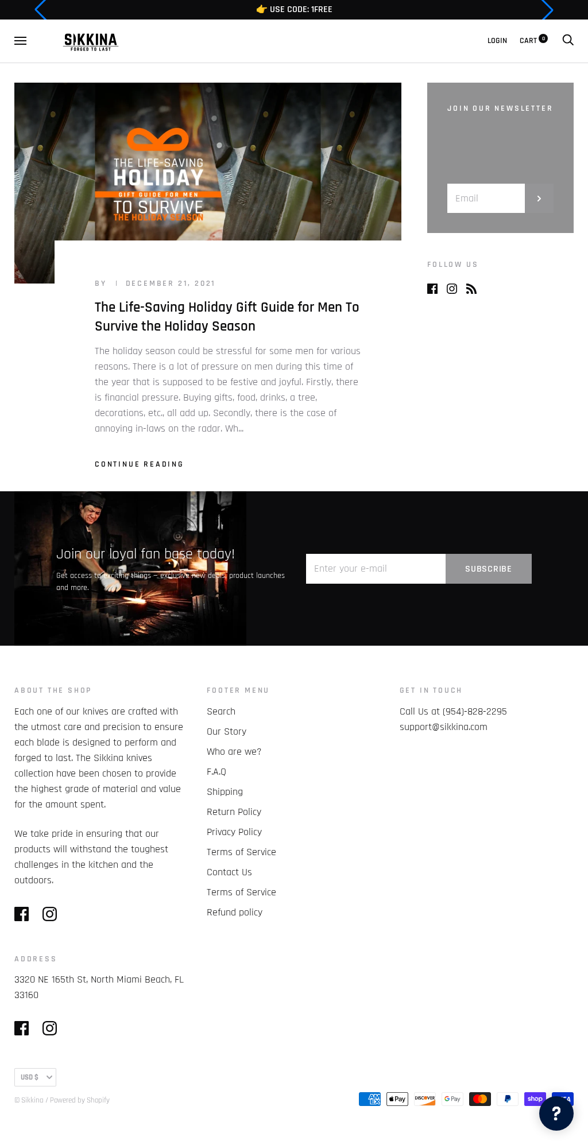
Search (221, 711)
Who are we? (234, 751)
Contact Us (229, 872)
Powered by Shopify (80, 1100)
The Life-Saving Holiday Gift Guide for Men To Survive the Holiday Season (227, 317)
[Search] (568, 41)
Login (497, 41)
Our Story (226, 731)
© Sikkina (29, 1100)
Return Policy (234, 811)
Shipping (225, 791)
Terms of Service (241, 852)
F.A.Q (216, 771)
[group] (294, 10)
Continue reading (139, 464)
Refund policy (234, 912)
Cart (532, 41)
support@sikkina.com (444, 726)
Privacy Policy (234, 832)
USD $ (29, 1077)
